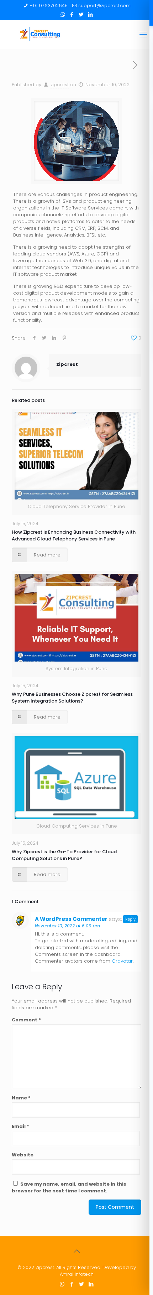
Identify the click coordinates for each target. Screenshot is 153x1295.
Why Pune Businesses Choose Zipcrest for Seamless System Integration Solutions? (72, 697)
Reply (130, 919)
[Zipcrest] (76, 34)
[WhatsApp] (63, 14)
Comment (26, 1019)
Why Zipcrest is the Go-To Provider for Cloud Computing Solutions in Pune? (64, 855)
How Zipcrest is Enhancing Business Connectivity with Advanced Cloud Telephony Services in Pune (74, 535)
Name (21, 1097)
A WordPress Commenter (71, 919)
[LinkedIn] (90, 14)
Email (20, 1126)
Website (22, 1154)
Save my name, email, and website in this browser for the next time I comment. (69, 1187)
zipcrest (60, 84)
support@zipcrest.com (104, 5)
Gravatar (122, 961)
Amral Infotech (77, 1274)
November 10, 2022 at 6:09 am (67, 926)
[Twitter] (81, 14)
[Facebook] (72, 14)
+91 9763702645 (49, 5)
